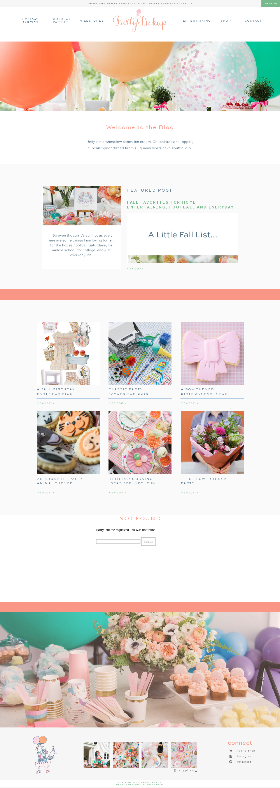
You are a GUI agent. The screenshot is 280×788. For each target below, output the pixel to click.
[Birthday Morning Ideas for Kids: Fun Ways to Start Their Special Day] (140, 442)
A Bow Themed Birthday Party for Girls (204, 393)
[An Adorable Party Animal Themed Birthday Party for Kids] (68, 442)
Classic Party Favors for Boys (129, 391)
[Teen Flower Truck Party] (212, 442)
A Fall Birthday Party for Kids (56, 391)
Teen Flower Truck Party (204, 481)
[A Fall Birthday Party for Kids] (68, 353)
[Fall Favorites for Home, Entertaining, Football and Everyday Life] (81, 227)
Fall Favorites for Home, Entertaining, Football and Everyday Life (180, 207)
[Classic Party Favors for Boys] (140, 353)
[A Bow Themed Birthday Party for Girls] (212, 353)
